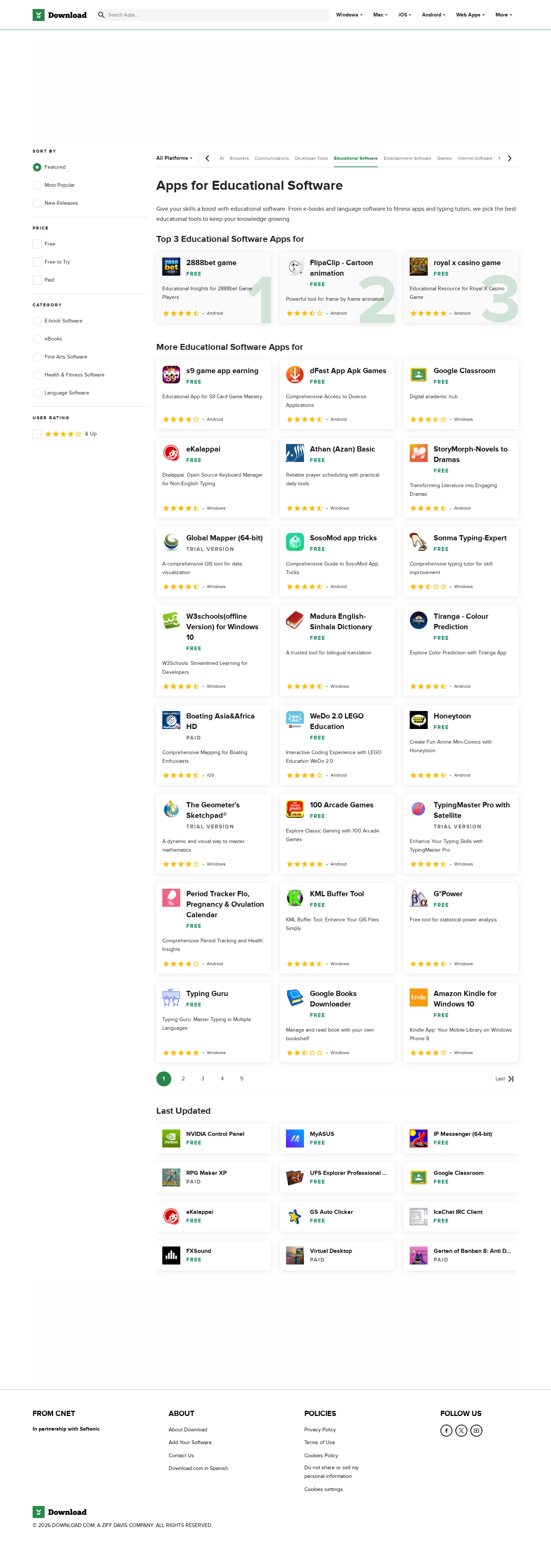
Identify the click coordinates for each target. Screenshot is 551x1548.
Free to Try (57, 262)
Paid (49, 280)
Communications (272, 158)
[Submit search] (102, 15)
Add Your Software (190, 1443)
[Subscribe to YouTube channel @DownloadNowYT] (476, 1431)
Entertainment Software (407, 158)
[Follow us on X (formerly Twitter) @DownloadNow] (461, 1431)
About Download (188, 1429)
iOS (402, 15)
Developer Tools (311, 158)
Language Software (67, 393)
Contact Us (181, 1455)
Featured (55, 167)
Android (431, 15)
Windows (347, 15)
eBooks (53, 339)
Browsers (239, 158)
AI (222, 158)
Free (50, 244)
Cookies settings (323, 1489)
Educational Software (356, 158)
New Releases (61, 203)
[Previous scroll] (208, 158)
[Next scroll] (509, 158)
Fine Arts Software (66, 357)
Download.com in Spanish (198, 1469)
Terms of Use (319, 1443)
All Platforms (172, 158)
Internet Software (475, 158)
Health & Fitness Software (75, 375)
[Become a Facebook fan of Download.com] (446, 1431)
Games (444, 158)
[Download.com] (60, 15)
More (502, 15)
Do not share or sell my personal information (331, 1472)
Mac (378, 15)
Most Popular (60, 185)
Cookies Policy (321, 1455)
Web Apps (468, 15)
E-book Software (63, 321)
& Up (91, 433)
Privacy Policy (320, 1429)
